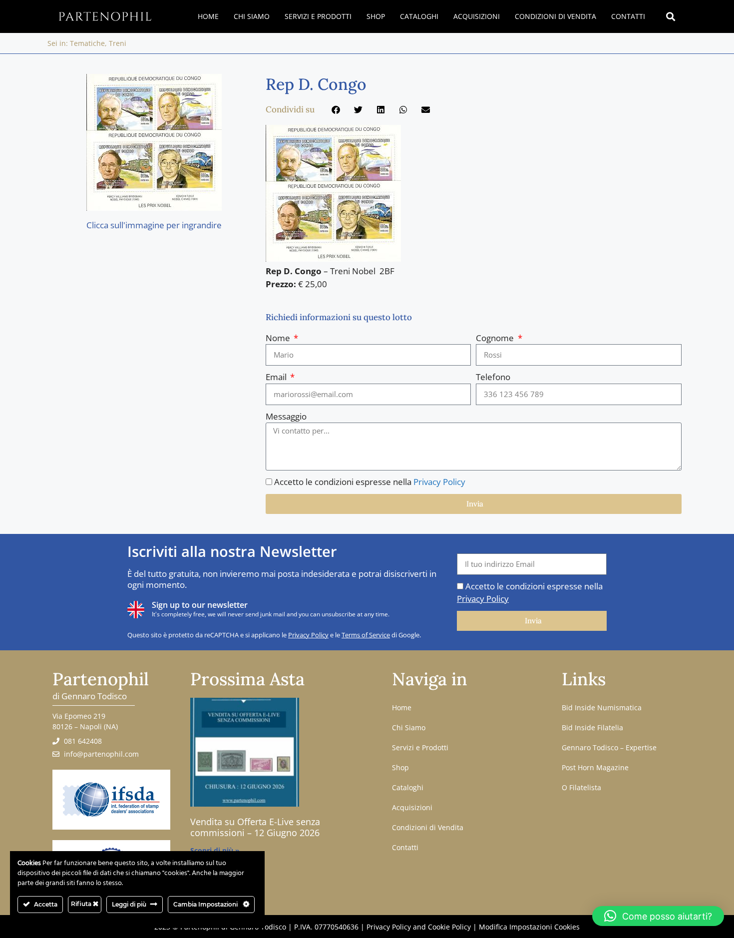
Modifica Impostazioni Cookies (529, 927)
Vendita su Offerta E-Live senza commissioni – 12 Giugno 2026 (255, 827)
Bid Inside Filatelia (592, 727)
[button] (671, 16)
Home (208, 16)
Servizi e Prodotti (318, 16)
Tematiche (87, 43)
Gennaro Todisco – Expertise (609, 747)
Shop (376, 16)
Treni (117, 43)
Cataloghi (419, 16)
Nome (279, 338)
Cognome (496, 338)
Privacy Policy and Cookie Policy (419, 927)
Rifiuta (82, 904)
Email (277, 377)
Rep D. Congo (316, 84)
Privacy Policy (439, 481)
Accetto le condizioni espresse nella (369, 481)
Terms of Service (366, 634)
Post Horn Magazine (595, 767)
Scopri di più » (215, 850)
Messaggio (286, 416)
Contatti (628, 16)
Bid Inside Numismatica (602, 707)
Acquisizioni (476, 16)
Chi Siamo (252, 16)
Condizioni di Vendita (555, 16)
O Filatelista (581, 787)
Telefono (493, 377)
